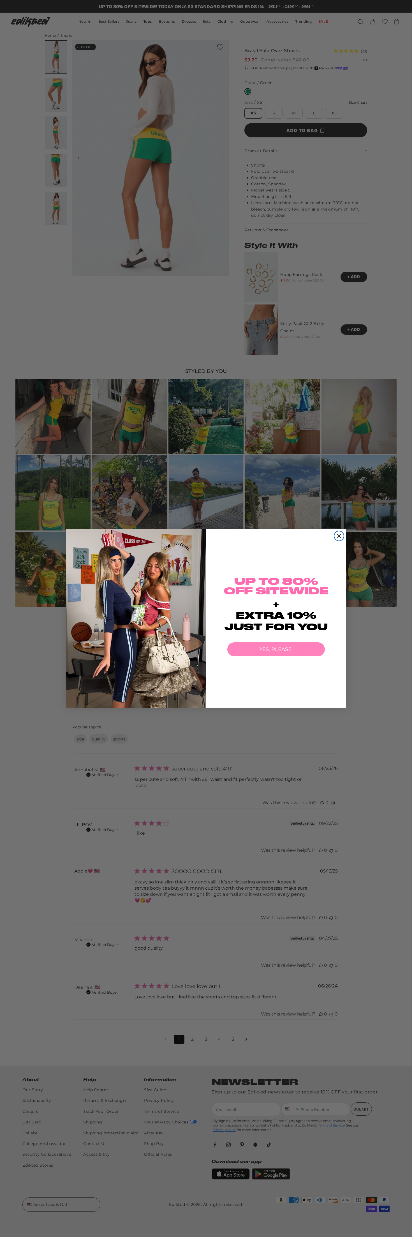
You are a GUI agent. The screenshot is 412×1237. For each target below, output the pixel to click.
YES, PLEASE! (276, 649)
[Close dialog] (339, 536)
